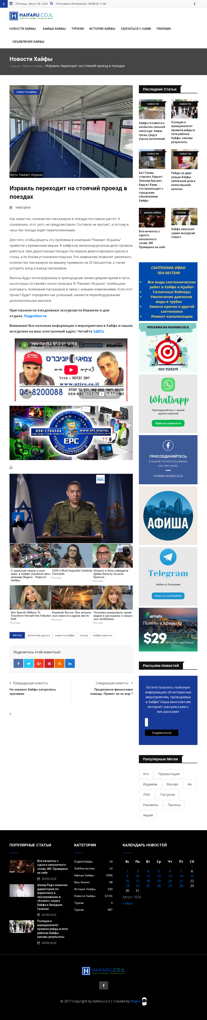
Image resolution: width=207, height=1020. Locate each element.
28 (181, 886)
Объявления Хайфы (28, 42)
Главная (15, 66)
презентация (169, 774)
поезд (84, 635)
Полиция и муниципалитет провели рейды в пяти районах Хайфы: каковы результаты (52, 928)
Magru (136, 1001)
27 (170, 886)
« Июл (127, 903)
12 (159, 876)
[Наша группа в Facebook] (194, 4)
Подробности (35, 316)
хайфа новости (102, 635)
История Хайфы (102, 29)
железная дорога (39, 635)
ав (190, 784)
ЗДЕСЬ (98, 331)
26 (159, 886)
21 (181, 881)
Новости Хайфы (23, 29)
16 (127, 881)
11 (148, 876)
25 (148, 886)
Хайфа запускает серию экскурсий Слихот (183, 233)
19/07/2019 (22, 207)
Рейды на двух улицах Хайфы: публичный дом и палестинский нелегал (183, 180)
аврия (148, 815)
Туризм (77, 29)
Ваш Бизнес (93, 882)
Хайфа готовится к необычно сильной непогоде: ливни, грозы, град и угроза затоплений (152, 130)
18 (148, 881)
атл (146, 774)
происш (174, 805)
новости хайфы (65, 635)
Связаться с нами (136, 29)
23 (127, 886)
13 (170, 876)
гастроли (167, 794)
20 (170, 881)
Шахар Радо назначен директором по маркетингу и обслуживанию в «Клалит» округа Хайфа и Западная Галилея (52, 897)
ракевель (150, 805)
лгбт (147, 794)
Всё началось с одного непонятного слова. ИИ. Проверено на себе (152, 239)
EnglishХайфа (93, 861)
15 (192, 876)
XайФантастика (93, 868)
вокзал (172, 784)
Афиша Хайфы (54, 29)
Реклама (164, 29)
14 (181, 876)
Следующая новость (112, 683)
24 (137, 886)
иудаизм (150, 784)
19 (159, 881)
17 (137, 881)
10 (137, 876)
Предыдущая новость (30, 683)
